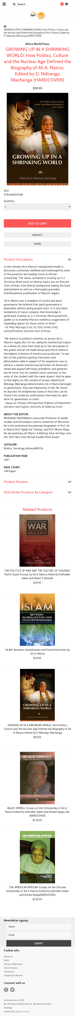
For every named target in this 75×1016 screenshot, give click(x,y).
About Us (8, 956)
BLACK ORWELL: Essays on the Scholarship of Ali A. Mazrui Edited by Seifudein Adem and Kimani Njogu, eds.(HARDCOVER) (37, 811)
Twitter (12, 990)
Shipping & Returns (13, 975)
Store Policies (10, 967)
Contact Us (9, 971)
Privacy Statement (13, 964)
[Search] (14, 4)
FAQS (6, 960)
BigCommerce (23, 1011)
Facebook (6, 990)
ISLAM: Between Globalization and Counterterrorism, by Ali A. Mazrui (37, 651)
